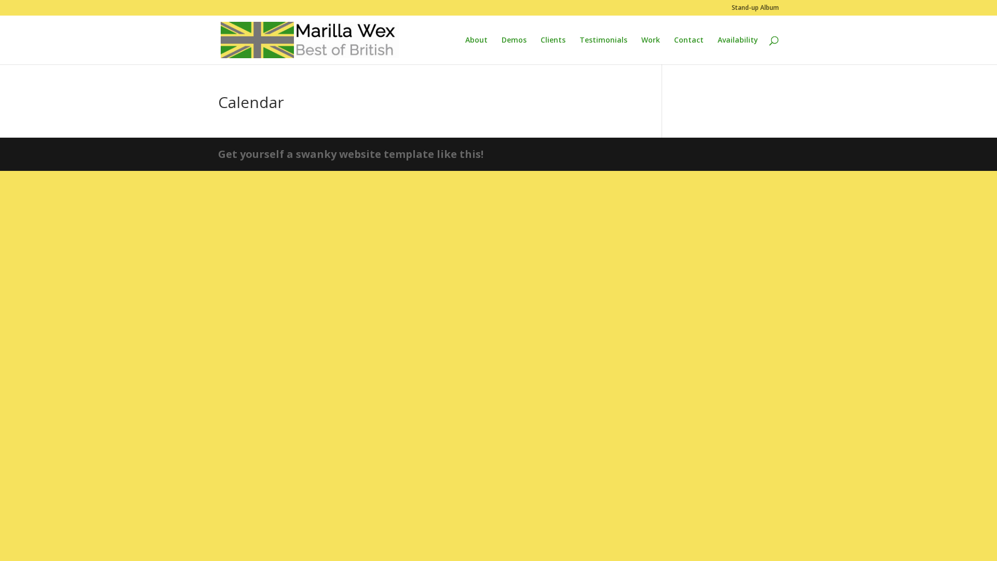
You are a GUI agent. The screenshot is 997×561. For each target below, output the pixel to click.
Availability (738, 40)
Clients (553, 40)
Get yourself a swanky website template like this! (350, 154)
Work (650, 40)
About (476, 40)
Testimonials (603, 40)
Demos (514, 40)
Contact (689, 40)
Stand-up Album (755, 8)
